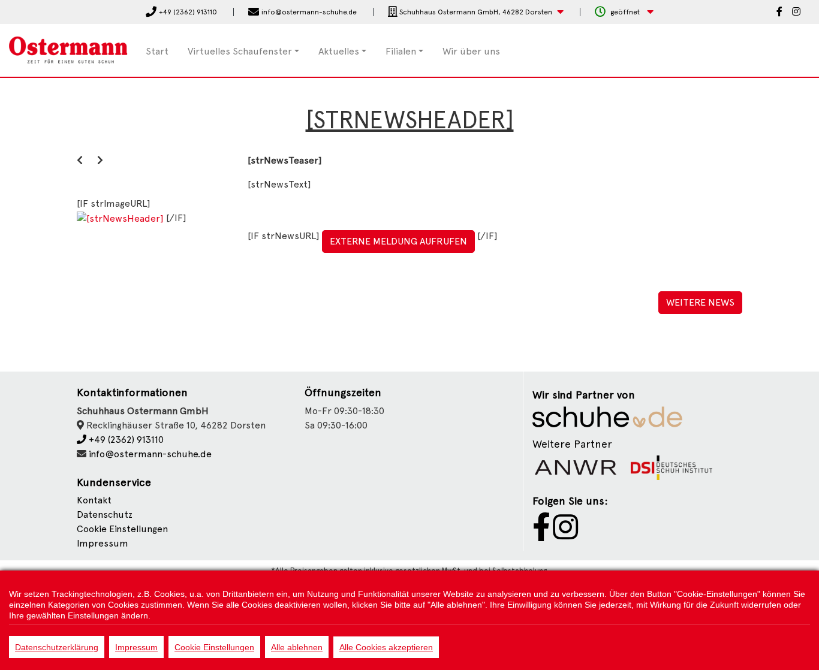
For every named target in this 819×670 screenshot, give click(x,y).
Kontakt (94, 500)
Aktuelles (338, 51)
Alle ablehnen (297, 647)
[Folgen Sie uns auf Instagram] (796, 12)
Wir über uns (471, 51)
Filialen (401, 51)
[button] (476, 12)
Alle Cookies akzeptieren (386, 647)
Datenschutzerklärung (56, 647)
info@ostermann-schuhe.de (150, 454)
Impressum (102, 543)
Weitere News (700, 302)
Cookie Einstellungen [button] (122, 529)
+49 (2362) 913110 (125, 439)
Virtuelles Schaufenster (240, 51)
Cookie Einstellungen (214, 647)
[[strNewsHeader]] (121, 218)
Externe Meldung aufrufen (398, 241)
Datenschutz (105, 514)
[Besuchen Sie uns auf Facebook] (779, 12)
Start (157, 51)
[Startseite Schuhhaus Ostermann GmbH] (68, 49)
